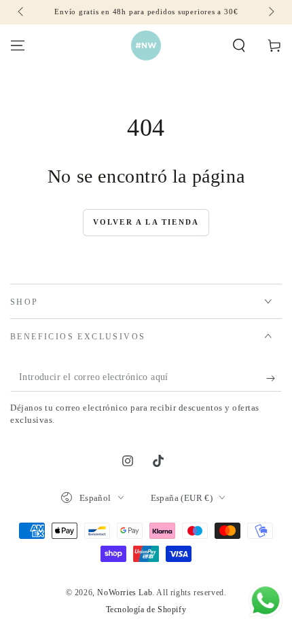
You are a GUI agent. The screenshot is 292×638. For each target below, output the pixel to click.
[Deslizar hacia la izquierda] (21, 12)
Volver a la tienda (146, 222)
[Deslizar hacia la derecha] (270, 12)
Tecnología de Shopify (146, 609)
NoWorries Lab (124, 592)
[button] (239, 45)
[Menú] (17, 45)
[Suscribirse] (274, 378)
